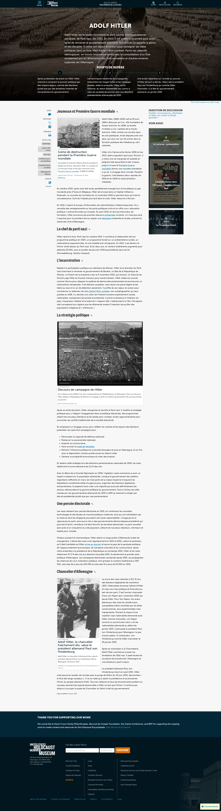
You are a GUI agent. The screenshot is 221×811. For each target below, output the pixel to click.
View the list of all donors (118, 727)
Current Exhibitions (73, 766)
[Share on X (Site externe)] (49, 122)
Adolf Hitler (46, 144)
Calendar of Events (73, 770)
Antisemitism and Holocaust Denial (101, 789)
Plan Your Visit (71, 761)
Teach (90, 766)
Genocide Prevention (95, 785)
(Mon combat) (97, 291)
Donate (69, 780)
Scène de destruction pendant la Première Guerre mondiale (77, 155)
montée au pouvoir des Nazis (44, 160)
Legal (119, 799)
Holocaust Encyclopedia (129, 761)
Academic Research (95, 775)
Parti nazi (47, 154)
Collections (92, 770)
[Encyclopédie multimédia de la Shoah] (110, 3)
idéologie (106, 218)
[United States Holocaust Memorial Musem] (42, 749)
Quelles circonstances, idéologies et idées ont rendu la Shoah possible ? (166, 115)
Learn (90, 761)
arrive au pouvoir (93, 544)
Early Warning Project (129, 785)
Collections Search (127, 766)
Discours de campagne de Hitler (80, 389)
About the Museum (38, 799)
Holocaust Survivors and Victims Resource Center (139, 770)
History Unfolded (127, 775)
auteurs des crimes (46, 149)
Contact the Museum (60, 799)
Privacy (93, 799)
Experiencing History (128, 780)
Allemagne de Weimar (45, 173)
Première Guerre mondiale (44, 166)
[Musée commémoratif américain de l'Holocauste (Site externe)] (52, 4)
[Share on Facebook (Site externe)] (50, 127)
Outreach (91, 794)
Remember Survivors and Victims (100, 780)
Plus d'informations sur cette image (205, 102)
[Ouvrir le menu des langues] (50, 182)
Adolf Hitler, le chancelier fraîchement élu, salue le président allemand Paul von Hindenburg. (77, 646)
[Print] (49, 135)
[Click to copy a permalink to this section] (117, 112)
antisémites (110, 215)
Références (61, 177)
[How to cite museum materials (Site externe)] (49, 114)
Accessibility (107, 799)
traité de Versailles (85, 446)
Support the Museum (73, 775)
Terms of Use (80, 799)
